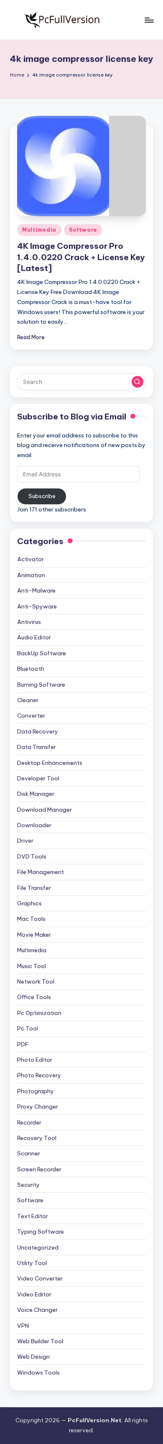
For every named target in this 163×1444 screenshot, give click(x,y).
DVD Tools (31, 856)
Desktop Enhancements (49, 763)
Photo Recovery (39, 1075)
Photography (35, 1091)
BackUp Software (41, 653)
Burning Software (41, 684)
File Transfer (34, 888)
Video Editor (34, 1294)
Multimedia (39, 230)
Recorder (29, 1122)
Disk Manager (35, 793)
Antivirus (29, 622)
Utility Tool (32, 1263)
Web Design (33, 1356)
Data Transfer (36, 747)
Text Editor (32, 1216)
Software (83, 230)
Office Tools (34, 997)
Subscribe (42, 496)
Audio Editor (34, 637)
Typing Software (40, 1231)
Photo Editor (34, 1059)
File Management (40, 872)
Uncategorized (38, 1247)
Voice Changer (37, 1310)
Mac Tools (31, 919)
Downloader (34, 825)
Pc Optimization (39, 1013)
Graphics (29, 903)
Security (28, 1184)
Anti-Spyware (37, 606)
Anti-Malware (36, 590)
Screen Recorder (39, 1169)
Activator (30, 559)
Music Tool (31, 966)
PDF (22, 1044)
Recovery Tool (36, 1138)
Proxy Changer (37, 1106)
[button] (137, 382)
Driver (25, 840)
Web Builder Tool (40, 1341)
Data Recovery (37, 731)
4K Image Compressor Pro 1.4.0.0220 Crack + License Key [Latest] (81, 257)
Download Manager (44, 809)
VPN (23, 1325)
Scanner (28, 1153)
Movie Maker (34, 934)
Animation (31, 575)
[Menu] (149, 20)
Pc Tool (27, 1028)
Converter (31, 715)
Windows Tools (38, 1372)
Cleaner (27, 700)
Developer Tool (38, 778)
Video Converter (40, 1278)
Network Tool (35, 981)
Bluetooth (30, 668)
